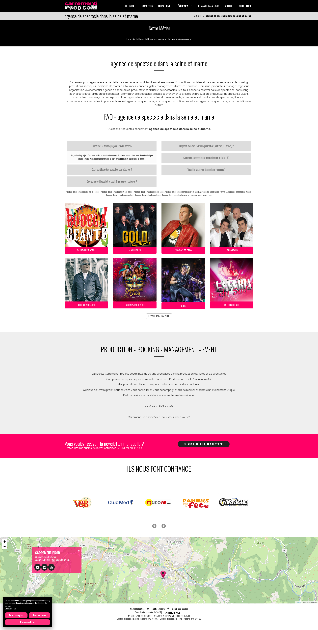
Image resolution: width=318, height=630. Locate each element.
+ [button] (4, 541)
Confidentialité (158, 608)
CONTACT (229, 6)
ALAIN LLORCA (135, 250)
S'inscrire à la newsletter (203, 444)
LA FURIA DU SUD (231, 305)
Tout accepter (16, 615)
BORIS (183, 305)
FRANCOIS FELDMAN (183, 250)
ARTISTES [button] (130, 6)
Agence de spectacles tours (200, 195)
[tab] (112, 146)
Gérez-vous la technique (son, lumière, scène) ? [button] (112, 146)
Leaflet (298, 602)
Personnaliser (27, 622)
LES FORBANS (232, 250)
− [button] (4, 546)
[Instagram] (44, 567)
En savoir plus (10, 608)
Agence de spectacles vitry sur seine (116, 191)
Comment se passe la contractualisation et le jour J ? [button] (206, 158)
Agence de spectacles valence (147, 195)
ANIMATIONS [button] (164, 6)
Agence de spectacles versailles (119, 195)
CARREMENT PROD (172, 612)
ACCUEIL (198, 15)
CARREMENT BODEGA (86, 250)
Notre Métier (159, 28)
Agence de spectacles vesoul (238, 191)
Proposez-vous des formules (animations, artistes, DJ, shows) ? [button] (206, 146)
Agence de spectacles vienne (212, 191)
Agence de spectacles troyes (174, 195)
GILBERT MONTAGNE (86, 305)
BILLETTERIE (245, 6)
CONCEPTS (147, 6)
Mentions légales (137, 608)
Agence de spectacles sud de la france (82, 191)
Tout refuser (39, 615)
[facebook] (37, 567)
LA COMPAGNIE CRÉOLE (135, 305)
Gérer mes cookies (180, 608)
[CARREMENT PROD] (81, 5)
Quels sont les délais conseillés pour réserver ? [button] (112, 169)
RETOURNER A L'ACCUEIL (159, 316)
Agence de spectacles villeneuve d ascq (182, 191)
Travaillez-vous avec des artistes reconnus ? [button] (206, 170)
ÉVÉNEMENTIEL (185, 6)
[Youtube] (51, 567)
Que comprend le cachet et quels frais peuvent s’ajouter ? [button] (112, 181)
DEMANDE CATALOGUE (208, 6)
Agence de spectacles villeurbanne (148, 191)
